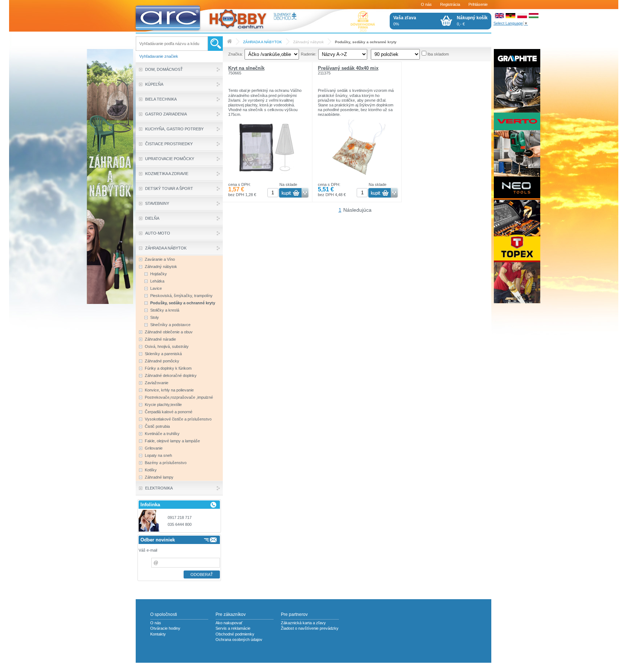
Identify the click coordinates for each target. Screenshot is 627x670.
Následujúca (357, 210)
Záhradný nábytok (308, 42)
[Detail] (267, 181)
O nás (426, 4)
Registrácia (450, 4)
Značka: (235, 54)
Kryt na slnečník (246, 68)
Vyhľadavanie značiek (158, 56)
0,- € (472, 20)
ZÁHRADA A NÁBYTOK (262, 42)
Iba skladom (438, 54)
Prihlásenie (478, 4)
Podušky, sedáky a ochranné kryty (366, 42)
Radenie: (308, 54)
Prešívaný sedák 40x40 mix (348, 68)
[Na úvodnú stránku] (219, 16)
